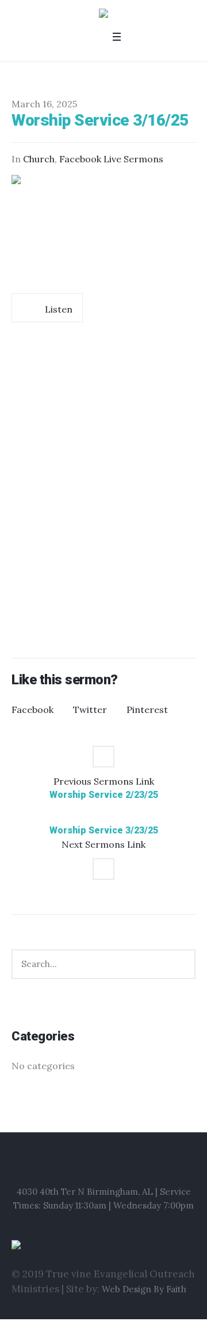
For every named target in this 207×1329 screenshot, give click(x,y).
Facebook (32, 709)
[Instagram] (105, 1164)
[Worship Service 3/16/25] (103, 228)
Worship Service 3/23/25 (103, 830)
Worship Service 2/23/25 (103, 794)
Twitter (90, 709)
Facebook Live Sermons (111, 159)
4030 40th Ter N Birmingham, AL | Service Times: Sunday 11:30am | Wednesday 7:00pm (103, 1198)
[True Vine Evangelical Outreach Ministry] (103, 15)
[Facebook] (87, 1164)
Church (39, 159)
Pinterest (147, 709)
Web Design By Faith (144, 1289)
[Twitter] (121, 1164)
